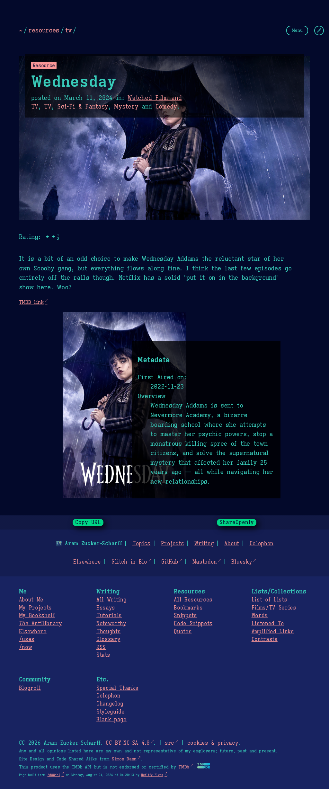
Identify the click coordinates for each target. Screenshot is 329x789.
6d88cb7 (54, 775)
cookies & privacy (212, 743)
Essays (105, 608)
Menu (297, 30)
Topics (141, 543)
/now (25, 647)
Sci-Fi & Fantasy (82, 106)
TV (47, 106)
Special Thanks (117, 688)
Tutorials (109, 615)
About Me (31, 600)
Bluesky (241, 562)
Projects (172, 543)
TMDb (183, 767)
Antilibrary (40, 623)
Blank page (111, 719)
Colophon (261, 543)
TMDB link (31, 302)
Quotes (182, 631)
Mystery (126, 106)
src (169, 743)
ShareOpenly (236, 522)
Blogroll (30, 688)
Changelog (109, 704)
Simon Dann (124, 759)
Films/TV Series (274, 608)
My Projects (35, 608)
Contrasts (265, 639)
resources (43, 30)
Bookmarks (188, 608)
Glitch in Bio (129, 562)
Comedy (166, 106)
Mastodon (204, 562)
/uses (26, 639)
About (231, 543)
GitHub (169, 562)
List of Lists (269, 600)
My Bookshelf (37, 615)
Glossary (108, 639)
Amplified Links (273, 631)
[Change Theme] (319, 30)
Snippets (185, 615)
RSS (101, 647)
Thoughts (108, 631)
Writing (204, 543)
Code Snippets (193, 623)
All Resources (193, 600)
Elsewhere (87, 562)
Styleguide (110, 712)
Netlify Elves (152, 775)
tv (68, 30)
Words (260, 615)
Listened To (268, 623)
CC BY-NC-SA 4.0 (127, 743)
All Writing (111, 600)
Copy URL (88, 522)
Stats (103, 655)
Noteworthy (111, 623)
